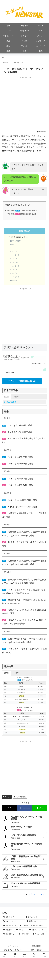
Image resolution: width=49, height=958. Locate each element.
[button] (24, 954)
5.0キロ (15, 251)
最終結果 (13, 281)
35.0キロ (15, 273)
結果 (12, 245)
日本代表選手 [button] (11, 402)
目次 (21, 231)
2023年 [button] (6, 397)
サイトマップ (13, 946)
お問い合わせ (36, 950)
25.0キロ (15, 266)
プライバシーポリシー (13, 950)
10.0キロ (15, 255)
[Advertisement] (24, 103)
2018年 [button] (16, 397)
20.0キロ (15, 262)
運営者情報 (36, 946)
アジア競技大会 (21, 797)
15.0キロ (15, 259)
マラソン (8, 797)
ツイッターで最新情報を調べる (22, 381)
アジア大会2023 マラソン (18, 237)
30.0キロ (15, 270)
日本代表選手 (15, 241)
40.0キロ (15, 277)
